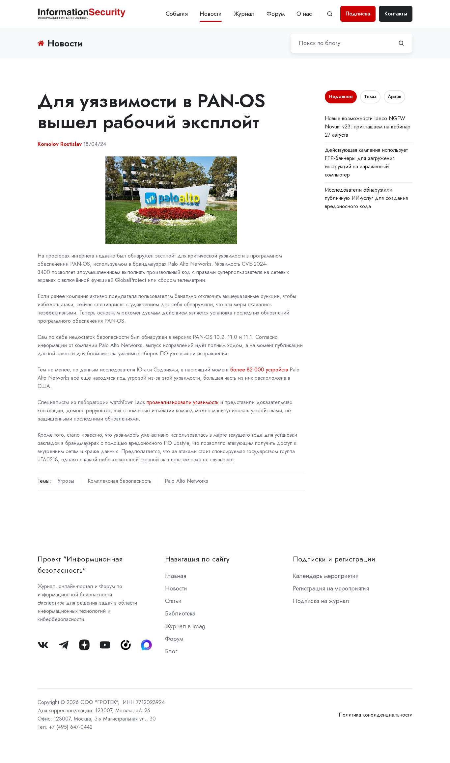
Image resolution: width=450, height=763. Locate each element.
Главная (175, 576)
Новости (211, 14)
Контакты (395, 13)
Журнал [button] (244, 14)
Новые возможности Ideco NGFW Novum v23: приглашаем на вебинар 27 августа (367, 127)
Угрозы (66, 481)
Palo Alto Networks (186, 481)
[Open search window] (329, 14)
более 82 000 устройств (259, 369)
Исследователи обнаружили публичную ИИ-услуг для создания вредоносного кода (366, 198)
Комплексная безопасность (119, 481)
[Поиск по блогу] (401, 43)
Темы (370, 96)
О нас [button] (304, 14)
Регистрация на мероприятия (331, 588)
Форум (276, 14)
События (177, 14)
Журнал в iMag (185, 626)
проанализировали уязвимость (182, 402)
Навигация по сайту (197, 559)
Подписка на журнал (321, 601)
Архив (394, 96)
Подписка (358, 13)
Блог (171, 651)
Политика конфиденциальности (375, 715)
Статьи (173, 601)
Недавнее (341, 96)
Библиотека (180, 613)
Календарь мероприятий (326, 576)
